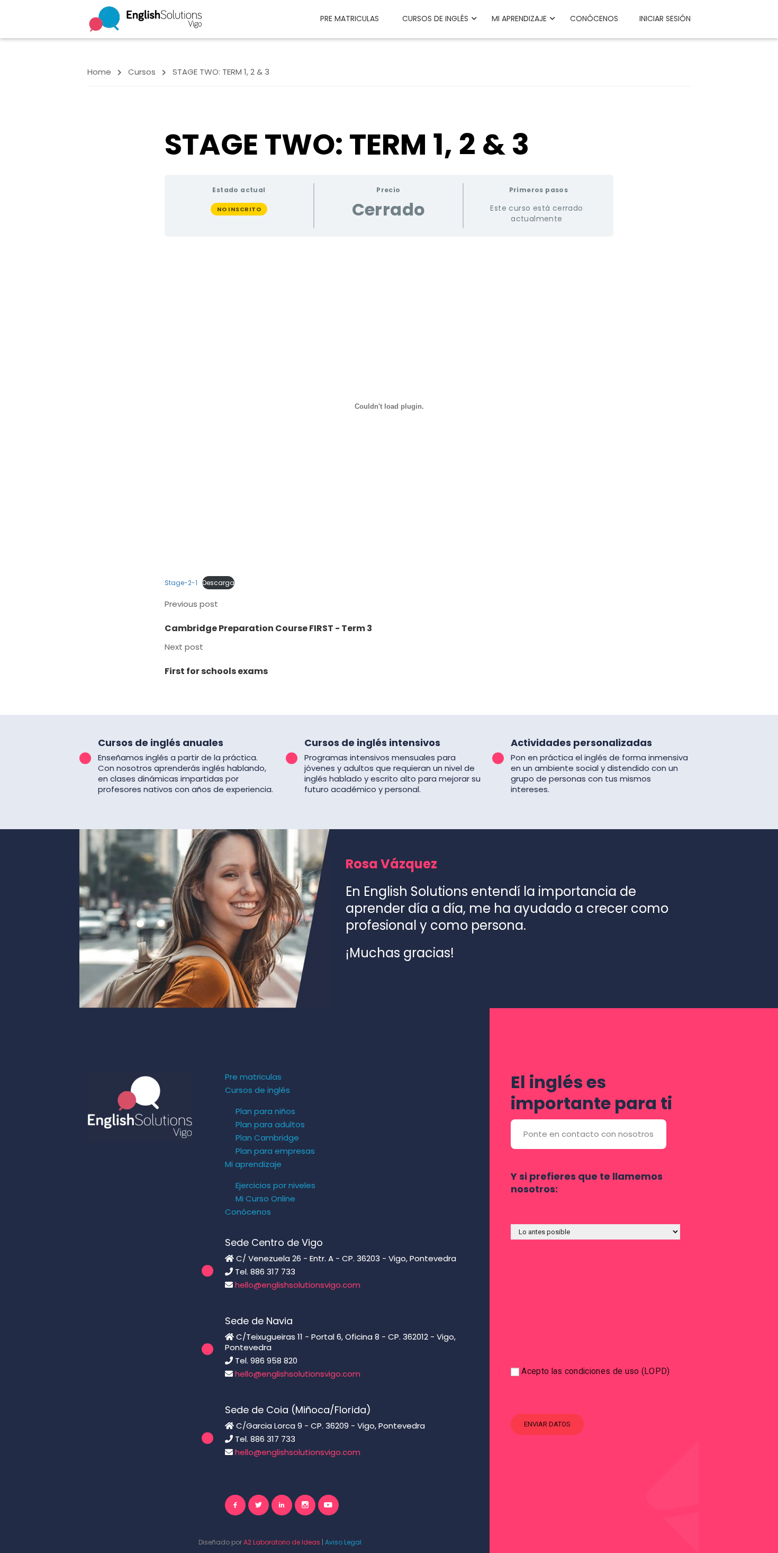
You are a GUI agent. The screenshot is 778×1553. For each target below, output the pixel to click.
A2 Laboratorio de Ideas (281, 1542)
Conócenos (594, 18)
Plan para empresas (275, 1151)
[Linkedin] (282, 1505)
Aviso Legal (343, 1542)
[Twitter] (258, 1505)
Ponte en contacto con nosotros (588, 1133)
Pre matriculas (349, 18)
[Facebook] (235, 1505)
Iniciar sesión (665, 18)
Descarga (218, 582)
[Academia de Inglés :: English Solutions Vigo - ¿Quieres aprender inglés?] (145, 18)
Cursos (142, 71)
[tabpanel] (389, 418)
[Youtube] (328, 1505)
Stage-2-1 (181, 582)
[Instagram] (305, 1505)
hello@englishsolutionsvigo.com (297, 1284)
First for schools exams (216, 671)
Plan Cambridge (267, 1138)
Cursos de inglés (435, 18)
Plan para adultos (270, 1124)
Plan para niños (265, 1111)
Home (99, 71)
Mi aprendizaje (519, 18)
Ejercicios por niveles (275, 1185)
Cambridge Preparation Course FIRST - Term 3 (268, 628)
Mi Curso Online (265, 1198)
